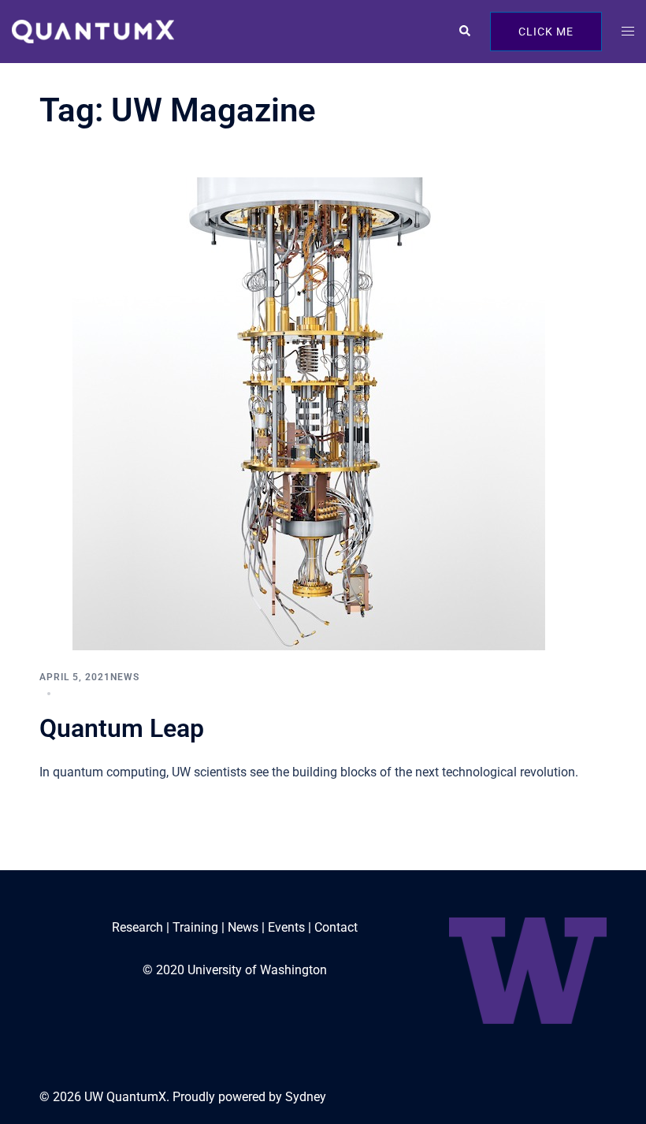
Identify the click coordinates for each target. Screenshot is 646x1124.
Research (137, 927)
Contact (336, 927)
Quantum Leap (121, 728)
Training (195, 927)
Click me (546, 31)
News (124, 677)
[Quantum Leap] (308, 413)
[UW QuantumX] (93, 30)
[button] (464, 31)
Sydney (305, 1096)
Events (286, 927)
